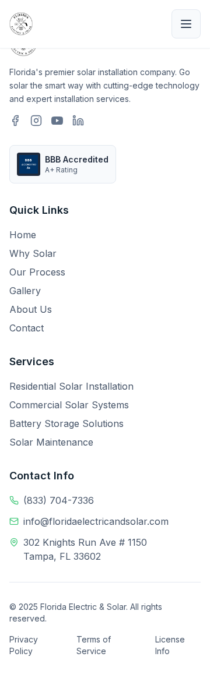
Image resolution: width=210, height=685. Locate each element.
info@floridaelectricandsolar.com (96, 521)
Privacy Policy (23, 645)
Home (22, 235)
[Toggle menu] (186, 23)
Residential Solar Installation (71, 386)
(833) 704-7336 (58, 500)
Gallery (25, 290)
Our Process (37, 272)
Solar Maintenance (51, 442)
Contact (26, 328)
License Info (170, 645)
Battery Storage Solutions (66, 423)
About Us (30, 309)
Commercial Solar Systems (69, 405)
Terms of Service (93, 645)
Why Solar (33, 253)
